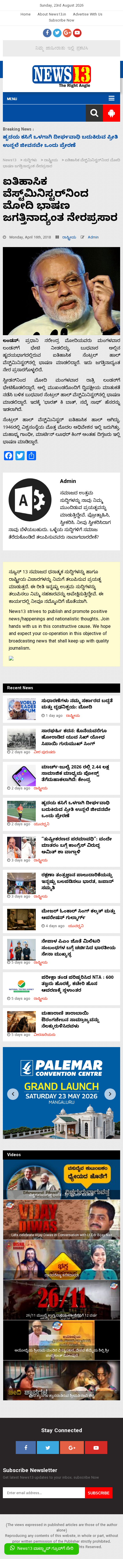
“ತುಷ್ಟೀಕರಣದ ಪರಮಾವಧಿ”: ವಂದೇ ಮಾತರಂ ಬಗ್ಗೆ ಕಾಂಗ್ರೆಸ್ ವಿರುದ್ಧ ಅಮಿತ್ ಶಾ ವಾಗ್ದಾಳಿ (76, 846)
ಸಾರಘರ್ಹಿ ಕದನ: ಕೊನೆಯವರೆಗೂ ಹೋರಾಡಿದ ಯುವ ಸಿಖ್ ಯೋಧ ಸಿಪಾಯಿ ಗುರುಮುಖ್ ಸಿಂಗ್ (74, 738)
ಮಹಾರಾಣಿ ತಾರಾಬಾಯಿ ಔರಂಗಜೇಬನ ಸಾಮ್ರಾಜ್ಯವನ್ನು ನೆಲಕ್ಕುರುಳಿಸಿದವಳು (70, 1020)
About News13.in (51, 15)
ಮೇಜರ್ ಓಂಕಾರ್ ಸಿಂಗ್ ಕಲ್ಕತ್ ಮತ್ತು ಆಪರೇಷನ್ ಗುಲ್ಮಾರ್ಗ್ (78, 915)
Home (26, 15)
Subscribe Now (61, 21)
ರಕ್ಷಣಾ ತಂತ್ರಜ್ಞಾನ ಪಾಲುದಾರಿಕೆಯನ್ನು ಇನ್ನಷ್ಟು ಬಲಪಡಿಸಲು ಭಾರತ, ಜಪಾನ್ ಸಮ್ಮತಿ (77, 882)
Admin (93, 238)
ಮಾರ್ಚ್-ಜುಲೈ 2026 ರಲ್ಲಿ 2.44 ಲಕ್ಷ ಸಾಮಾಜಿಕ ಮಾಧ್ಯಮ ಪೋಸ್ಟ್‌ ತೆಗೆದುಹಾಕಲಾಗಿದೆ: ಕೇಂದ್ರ (75, 774)
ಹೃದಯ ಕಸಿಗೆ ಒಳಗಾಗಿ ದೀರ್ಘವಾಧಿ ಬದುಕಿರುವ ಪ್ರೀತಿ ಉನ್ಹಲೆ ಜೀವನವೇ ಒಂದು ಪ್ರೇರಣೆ (75, 810)
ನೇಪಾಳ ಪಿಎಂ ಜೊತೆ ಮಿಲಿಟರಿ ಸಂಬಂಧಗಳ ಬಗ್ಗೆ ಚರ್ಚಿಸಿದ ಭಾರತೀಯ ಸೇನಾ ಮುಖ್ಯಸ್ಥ (78, 948)
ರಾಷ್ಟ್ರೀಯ (69, 238)
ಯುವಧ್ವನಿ (41, 824)
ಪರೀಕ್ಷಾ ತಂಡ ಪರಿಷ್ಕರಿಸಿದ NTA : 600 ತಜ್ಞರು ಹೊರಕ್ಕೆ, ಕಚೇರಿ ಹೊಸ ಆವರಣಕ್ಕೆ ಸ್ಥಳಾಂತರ (77, 984)
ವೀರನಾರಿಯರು (44, 1035)
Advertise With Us (87, 15)
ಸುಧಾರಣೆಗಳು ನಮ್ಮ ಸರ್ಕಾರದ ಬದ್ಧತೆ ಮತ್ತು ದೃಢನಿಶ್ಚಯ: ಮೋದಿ (77, 704)
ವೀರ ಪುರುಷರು (44, 752)
